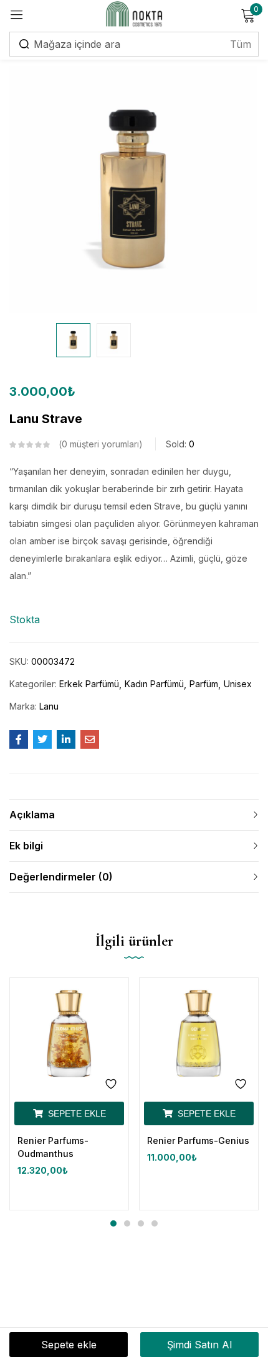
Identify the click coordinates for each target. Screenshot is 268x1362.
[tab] (134, 814)
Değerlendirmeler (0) (61, 877)
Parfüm (203, 684)
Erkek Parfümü (89, 684)
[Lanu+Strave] (42, 739)
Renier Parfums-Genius (198, 1140)
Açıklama (32, 814)
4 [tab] (154, 1223)
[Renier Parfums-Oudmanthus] (69, 1037)
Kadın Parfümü (154, 684)
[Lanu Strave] (18, 739)
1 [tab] (113, 1223)
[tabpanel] (69, 1093)
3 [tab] (141, 1223)
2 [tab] (127, 1223)
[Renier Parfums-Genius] (199, 1037)
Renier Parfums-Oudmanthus (53, 1147)
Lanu (49, 706)
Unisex (238, 684)
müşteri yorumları (100, 444)
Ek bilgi (26, 845)
